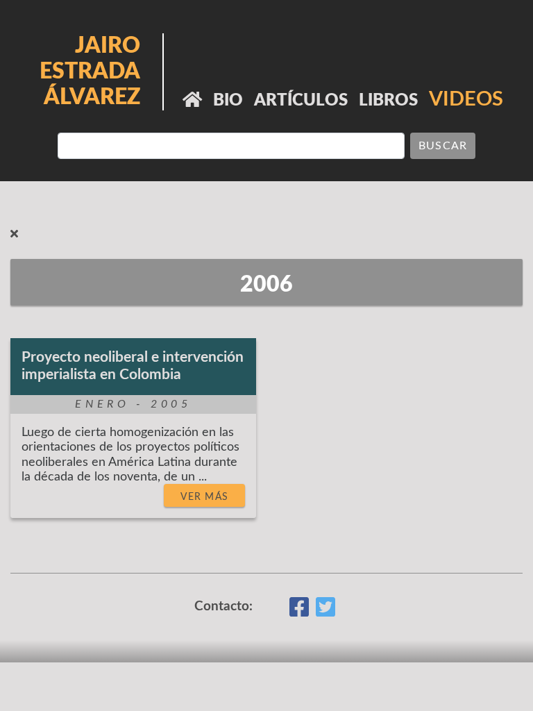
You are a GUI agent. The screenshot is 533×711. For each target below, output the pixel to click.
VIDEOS (466, 100)
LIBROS (388, 100)
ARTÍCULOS (301, 100)
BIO (228, 100)
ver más (204, 497)
